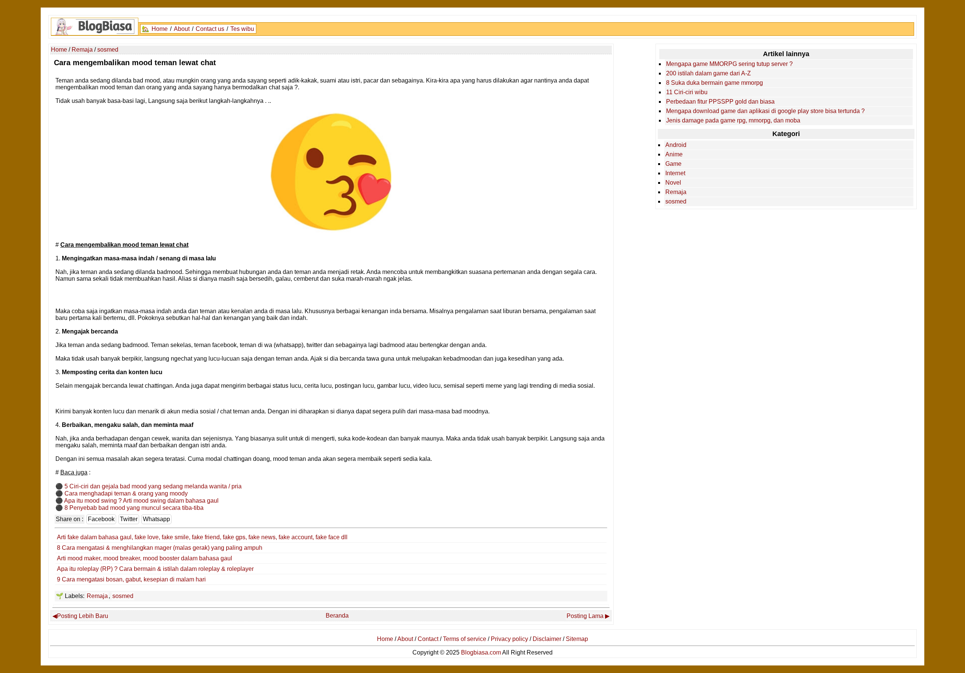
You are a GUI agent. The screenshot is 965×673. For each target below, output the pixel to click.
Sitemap (577, 639)
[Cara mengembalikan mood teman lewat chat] (331, 230)
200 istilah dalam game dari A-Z (708, 73)
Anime (674, 154)
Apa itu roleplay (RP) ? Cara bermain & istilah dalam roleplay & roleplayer (155, 569)
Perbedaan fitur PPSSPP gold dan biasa (720, 101)
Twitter (129, 519)
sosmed (122, 596)
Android (675, 145)
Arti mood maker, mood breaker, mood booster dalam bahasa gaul (144, 558)
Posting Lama (585, 616)
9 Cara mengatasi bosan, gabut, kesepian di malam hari (131, 579)
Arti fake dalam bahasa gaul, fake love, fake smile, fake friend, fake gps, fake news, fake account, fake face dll (202, 537)
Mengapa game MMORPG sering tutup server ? (729, 64)
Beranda (337, 615)
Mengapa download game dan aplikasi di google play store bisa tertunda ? (765, 111)
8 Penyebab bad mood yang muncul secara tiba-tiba (134, 508)
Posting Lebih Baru (82, 616)
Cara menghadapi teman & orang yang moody (126, 493)
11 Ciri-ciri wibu (687, 92)
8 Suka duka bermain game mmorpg (714, 83)
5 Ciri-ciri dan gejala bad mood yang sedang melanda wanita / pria (153, 486)
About (182, 29)
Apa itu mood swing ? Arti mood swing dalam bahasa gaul (141, 500)
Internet (675, 173)
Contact (428, 639)
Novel (673, 182)
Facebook (101, 519)
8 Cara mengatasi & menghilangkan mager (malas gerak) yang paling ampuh (159, 548)
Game (673, 164)
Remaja (97, 596)
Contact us (210, 29)
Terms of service (464, 639)
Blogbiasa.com (481, 652)
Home (160, 29)
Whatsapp (156, 519)
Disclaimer (547, 639)
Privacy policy (509, 639)
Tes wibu (242, 29)
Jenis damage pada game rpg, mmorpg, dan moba (733, 120)
